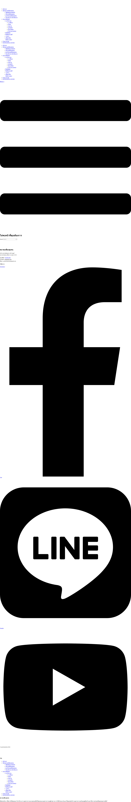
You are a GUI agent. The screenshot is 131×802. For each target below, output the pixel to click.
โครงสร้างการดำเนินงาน (11, 17)
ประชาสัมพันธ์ (6, 19)
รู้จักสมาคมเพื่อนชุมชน (8, 10)
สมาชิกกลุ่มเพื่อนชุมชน (11, 15)
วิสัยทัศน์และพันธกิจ (10, 12)
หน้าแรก (5, 9)
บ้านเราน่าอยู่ (6, 41)
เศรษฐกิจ (10, 27)
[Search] (16, 239)
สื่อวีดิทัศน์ (7, 32)
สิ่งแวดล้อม (11, 29)
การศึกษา (10, 22)
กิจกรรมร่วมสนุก (12, 31)
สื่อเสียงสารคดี (8, 34)
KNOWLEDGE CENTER (9, 42)
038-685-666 (8, 257)
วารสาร (7, 36)
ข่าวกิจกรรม (8, 20)
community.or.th (7, 259)
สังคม (9, 24)
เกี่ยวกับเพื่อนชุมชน (10, 14)
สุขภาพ (10, 26)
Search (1, 239)
